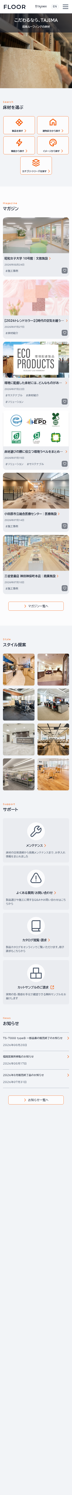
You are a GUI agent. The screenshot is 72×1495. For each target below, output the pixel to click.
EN (55, 6)
